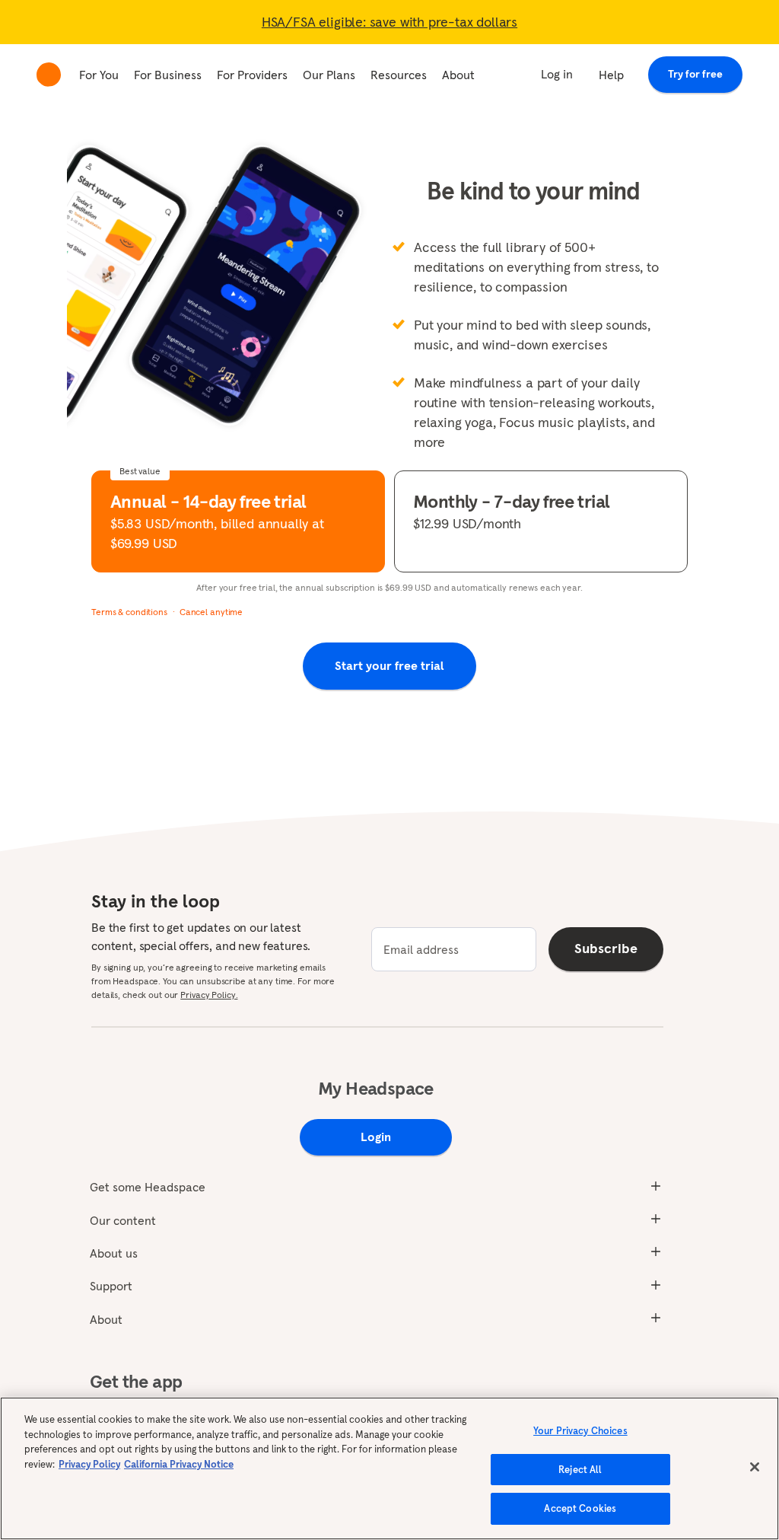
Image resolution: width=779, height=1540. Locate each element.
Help (611, 74)
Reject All (580, 1469)
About (458, 74)
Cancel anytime (211, 611)
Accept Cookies (580, 1508)
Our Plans (329, 74)
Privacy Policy (89, 1464)
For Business (168, 74)
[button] (238, 521)
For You (99, 74)
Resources (398, 74)
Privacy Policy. (208, 994)
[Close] (754, 1467)
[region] (389, 1468)
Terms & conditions (129, 611)
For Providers (252, 74)
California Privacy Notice (179, 1464)
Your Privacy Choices (580, 1430)
